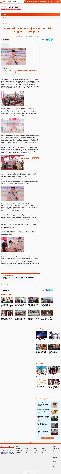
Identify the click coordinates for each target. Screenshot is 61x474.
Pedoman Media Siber (57, 448)
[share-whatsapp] (52, 39)
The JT (54, 450)
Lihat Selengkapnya (47, 437)
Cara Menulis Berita (40, 386)
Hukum (44, 448)
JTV (53, 466)
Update (36, 158)
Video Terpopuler (42, 329)
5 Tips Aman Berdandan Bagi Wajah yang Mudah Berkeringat (53, 387)
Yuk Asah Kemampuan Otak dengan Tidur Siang (44, 404)
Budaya (18, 448)
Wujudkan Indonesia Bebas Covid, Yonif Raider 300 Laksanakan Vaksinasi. (43, 418)
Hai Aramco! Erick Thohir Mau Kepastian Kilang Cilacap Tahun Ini (54, 340)
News (54, 452)
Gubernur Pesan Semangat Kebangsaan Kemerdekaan (53, 375)
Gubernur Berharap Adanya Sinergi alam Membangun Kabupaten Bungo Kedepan (43, 431)
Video (5, 17)
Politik (26, 452)
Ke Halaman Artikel (47, 393)
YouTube (13, 455)
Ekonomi (36, 448)
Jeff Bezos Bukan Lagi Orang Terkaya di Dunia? (41, 352)
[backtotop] (30, 443)
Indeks (5, 14)
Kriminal (35, 450)
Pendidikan (18, 452)
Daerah (26, 448)
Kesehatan (27, 450)
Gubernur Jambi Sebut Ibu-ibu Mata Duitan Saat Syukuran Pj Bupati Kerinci (41, 375)
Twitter (10, 455)
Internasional (19, 450)
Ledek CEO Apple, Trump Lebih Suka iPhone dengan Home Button (53, 352)
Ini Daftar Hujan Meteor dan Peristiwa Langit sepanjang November (41, 340)
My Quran (55, 457)
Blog (54, 459)
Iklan (54, 453)
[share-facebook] (47, 39)
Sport (35, 452)
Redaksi (54, 446)
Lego (54, 464)
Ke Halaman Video (47, 358)
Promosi (55, 455)
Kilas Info (55, 463)
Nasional (44, 450)
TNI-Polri (44, 452)
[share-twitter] (49, 39)
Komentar (6, 39)
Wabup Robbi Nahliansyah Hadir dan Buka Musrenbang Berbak (18, 277)
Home (4, 1)
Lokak (54, 461)
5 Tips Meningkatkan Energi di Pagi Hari (43, 410)
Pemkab (4, 283)
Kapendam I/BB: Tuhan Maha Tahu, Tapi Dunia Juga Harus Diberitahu (44, 425)
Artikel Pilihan (41, 364)
